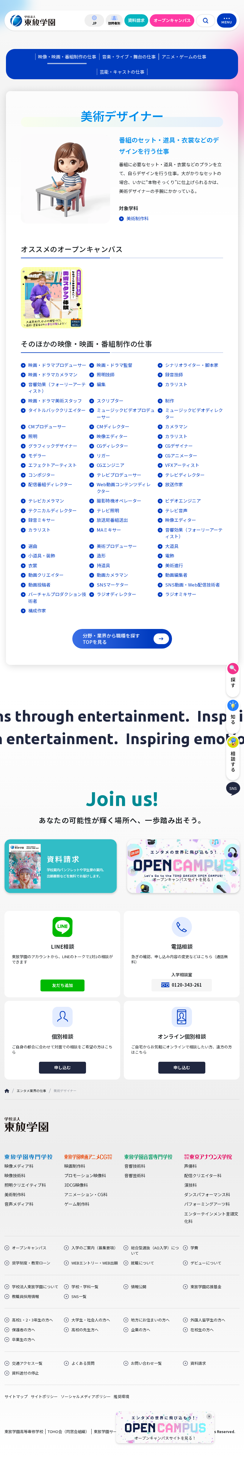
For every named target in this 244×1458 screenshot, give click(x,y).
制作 (169, 400)
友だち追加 (62, 985)
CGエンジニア (110, 465)
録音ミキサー (41, 520)
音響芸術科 (134, 1175)
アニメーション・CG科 (85, 1194)
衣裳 (32, 565)
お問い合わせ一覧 (146, 1363)
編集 (101, 384)
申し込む (62, 1067)
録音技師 (174, 374)
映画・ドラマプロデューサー (57, 365)
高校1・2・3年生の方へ (32, 1320)
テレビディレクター (185, 475)
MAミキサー (109, 530)
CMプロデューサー (47, 426)
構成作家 (37, 610)
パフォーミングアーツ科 (207, 1204)
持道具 (103, 565)
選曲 (32, 546)
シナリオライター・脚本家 (191, 365)
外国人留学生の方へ (207, 1320)
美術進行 (174, 565)
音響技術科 (134, 1166)
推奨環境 (121, 1396)
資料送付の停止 (25, 1373)
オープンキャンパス (172, 20)
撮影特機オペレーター (119, 500)
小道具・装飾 (41, 555)
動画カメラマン (112, 575)
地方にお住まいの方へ (150, 1320)
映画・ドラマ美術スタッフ (55, 400)
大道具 (172, 546)
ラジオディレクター (116, 594)
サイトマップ (16, 1396)
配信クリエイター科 (202, 1175)
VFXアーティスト (182, 465)
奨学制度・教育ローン (31, 1263)
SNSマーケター (113, 584)
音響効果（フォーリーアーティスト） (57, 387)
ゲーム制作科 (76, 1204)
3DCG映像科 (76, 1185)
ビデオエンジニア (183, 500)
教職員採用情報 (25, 1296)
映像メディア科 (18, 1166)
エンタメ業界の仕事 (31, 1090)
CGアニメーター (181, 455)
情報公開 (138, 1286)
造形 (101, 555)
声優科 (190, 1166)
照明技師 (106, 374)
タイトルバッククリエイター (57, 410)
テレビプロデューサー (119, 475)
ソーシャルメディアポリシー (86, 1396)
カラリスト (176, 384)
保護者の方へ (23, 1329)
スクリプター (110, 400)
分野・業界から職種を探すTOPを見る (111, 638)
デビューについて (205, 1263)
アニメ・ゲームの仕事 (184, 56)
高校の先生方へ (84, 1329)
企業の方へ (140, 1329)
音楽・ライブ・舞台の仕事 (129, 56)
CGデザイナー (179, 446)
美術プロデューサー (119, 546)
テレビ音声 (176, 510)
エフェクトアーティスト (52, 465)
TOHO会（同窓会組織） (68, 1431)
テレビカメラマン (46, 500)
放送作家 (174, 484)
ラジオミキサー (180, 594)
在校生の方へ (202, 1329)
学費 (194, 1248)
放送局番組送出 (112, 520)
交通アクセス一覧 (27, 1363)
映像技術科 (14, 1175)
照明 (32, 436)
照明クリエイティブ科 (25, 1185)
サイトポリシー (44, 1396)
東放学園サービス (109, 1431)
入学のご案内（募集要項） (94, 1248)
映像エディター (112, 436)
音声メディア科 (18, 1204)
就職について (142, 1263)
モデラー (37, 455)
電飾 (169, 555)
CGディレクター (112, 446)
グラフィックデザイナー (52, 446)
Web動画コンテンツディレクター (124, 487)
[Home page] (6, 1091)
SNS (233, 788)
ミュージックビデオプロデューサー (126, 413)
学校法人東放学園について (35, 1286)
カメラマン (176, 426)
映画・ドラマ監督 (114, 365)
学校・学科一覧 (84, 1286)
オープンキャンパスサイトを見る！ (165, 1438)
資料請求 (136, 20)
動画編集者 (176, 575)
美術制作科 (137, 218)
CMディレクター (113, 426)
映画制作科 (74, 1166)
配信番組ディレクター (50, 484)
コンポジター (41, 475)
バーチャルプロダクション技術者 (57, 597)
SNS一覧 (79, 1296)
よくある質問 (83, 1363)
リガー (103, 455)
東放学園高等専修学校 (23, 1431)
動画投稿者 (39, 584)
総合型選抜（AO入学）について (155, 1250)
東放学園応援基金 (205, 1286)
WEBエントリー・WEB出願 (94, 1263)
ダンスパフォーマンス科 (207, 1194)
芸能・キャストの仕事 (122, 72)
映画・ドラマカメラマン (52, 374)
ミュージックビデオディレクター (194, 413)
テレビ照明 (108, 510)
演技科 (190, 1185)
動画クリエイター (46, 575)
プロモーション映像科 (85, 1175)
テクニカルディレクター (52, 510)
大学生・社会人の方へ (90, 1320)
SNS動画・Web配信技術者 (192, 584)
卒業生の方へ (23, 1339)
